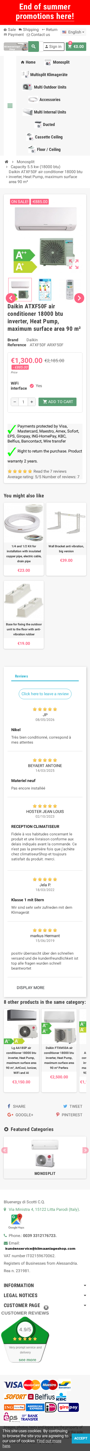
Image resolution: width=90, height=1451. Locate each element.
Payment (14, 34)
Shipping (29, 29)
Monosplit (45, 1173)
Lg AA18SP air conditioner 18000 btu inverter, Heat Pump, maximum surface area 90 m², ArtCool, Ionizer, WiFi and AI (21, 1060)
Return (50, 29)
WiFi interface (18, 386)
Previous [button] (4, 1150)
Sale (11, 29)
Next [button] (85, 1150)
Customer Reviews (25, 1313)
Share (19, 1106)
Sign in (53, 46)
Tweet (75, 1106)
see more (27, 1360)
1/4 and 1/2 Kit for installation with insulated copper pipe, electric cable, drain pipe (24, 554)
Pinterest (71, 1115)
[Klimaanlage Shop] (16, 46)
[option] (45, 1157)
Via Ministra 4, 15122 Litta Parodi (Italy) (44, 1209)
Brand (13, 339)
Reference (17, 344)
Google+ (23, 1115)
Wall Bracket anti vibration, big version (66, 549)
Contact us (40, 34)
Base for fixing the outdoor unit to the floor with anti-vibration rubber (24, 629)
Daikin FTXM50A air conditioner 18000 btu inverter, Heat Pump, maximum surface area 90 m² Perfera (59, 1058)
